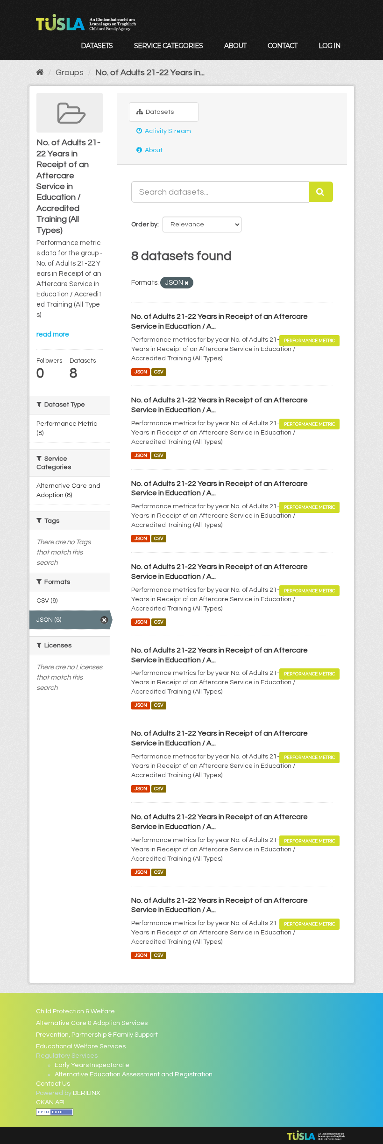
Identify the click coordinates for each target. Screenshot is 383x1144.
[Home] (40, 72)
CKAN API (50, 1102)
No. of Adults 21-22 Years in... (150, 72)
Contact (282, 46)
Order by (144, 224)
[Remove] (186, 283)
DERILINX (86, 1093)
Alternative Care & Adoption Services (92, 1023)
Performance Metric (309, 340)
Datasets (97, 46)
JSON (141, 371)
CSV (158, 371)
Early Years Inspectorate (92, 1065)
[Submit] (321, 192)
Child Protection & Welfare (75, 1011)
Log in (329, 46)
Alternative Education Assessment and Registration (134, 1074)
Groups (70, 72)
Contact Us (53, 1084)
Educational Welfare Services (81, 1046)
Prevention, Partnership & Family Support (97, 1035)
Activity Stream (167, 131)
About (235, 46)
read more (52, 334)
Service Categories (168, 46)
